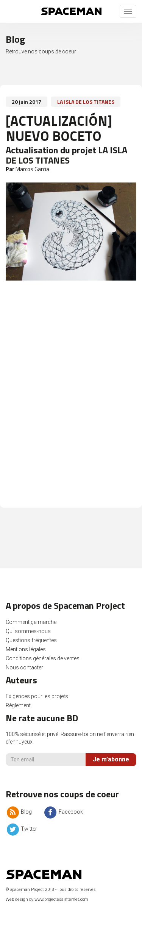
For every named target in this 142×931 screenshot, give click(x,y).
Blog (26, 812)
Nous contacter (24, 667)
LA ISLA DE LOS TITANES (85, 102)
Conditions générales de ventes (43, 658)
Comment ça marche (31, 622)
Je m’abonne (111, 759)
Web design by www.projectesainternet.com (47, 899)
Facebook (70, 812)
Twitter (28, 829)
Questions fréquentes (31, 640)
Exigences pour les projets (37, 696)
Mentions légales (26, 649)
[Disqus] (71, 398)
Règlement (18, 705)
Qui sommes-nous (28, 631)
